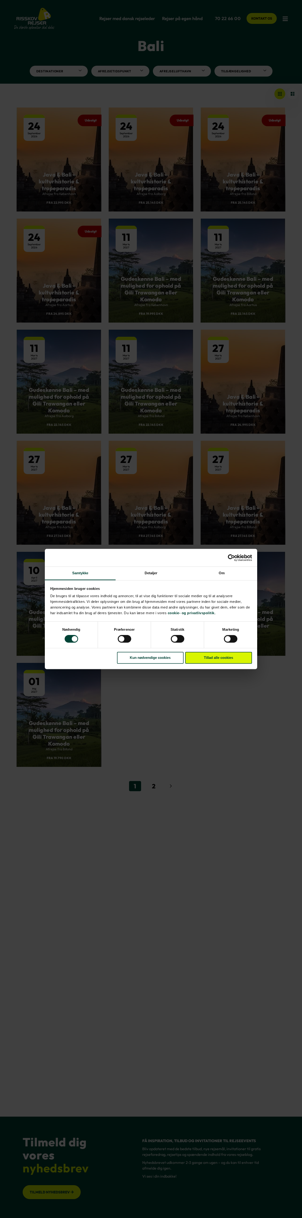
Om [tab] (222, 573)
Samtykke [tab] (80, 573)
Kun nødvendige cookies (150, 658)
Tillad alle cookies (218, 658)
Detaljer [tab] (151, 573)
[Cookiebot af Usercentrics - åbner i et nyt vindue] (231, 557)
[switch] (124, 639)
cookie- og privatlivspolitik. (192, 613)
